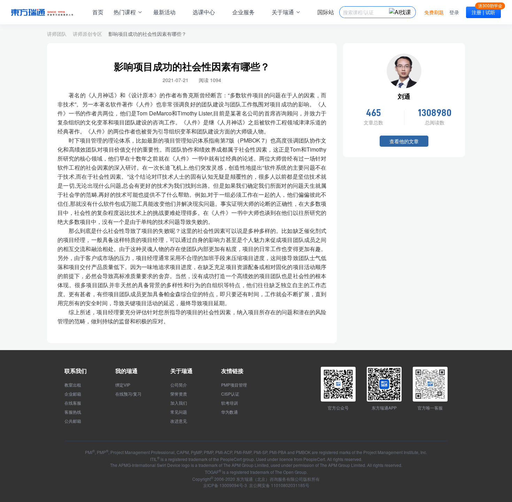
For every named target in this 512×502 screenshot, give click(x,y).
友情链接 (232, 371)
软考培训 (229, 403)
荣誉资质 (178, 394)
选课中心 (204, 12)
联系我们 (75, 371)
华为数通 (229, 412)
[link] (147, 33)
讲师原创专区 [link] (87, 33)
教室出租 (72, 385)
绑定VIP (122, 385)
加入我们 (178, 403)
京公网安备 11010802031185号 (278, 485)
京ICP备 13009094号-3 (225, 485)
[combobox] (366, 12)
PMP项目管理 (234, 385)
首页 (97, 12)
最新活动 (164, 12)
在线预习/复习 (128, 394)
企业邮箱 (72, 394)
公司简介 (178, 385)
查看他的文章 (404, 141)
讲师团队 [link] (57, 33)
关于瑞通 (181, 371)
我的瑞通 (126, 371)
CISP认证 (230, 394)
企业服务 (243, 12)
